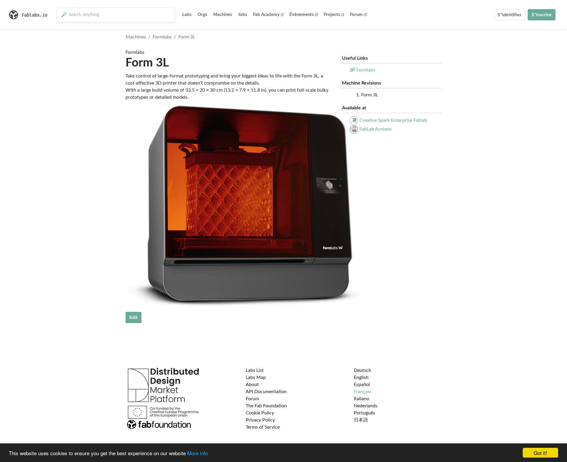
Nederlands (365, 405)
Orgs (202, 14)
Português (364, 413)
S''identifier (510, 14)
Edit (133, 317)
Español (362, 384)
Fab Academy (266, 14)
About (252, 384)
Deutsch (362, 370)
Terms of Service (263, 427)
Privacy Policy (260, 420)
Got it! (540, 452)
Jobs (242, 14)
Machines (222, 14)
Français (362, 391)
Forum (356, 14)
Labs (187, 14)
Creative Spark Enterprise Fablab (393, 120)
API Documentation (266, 391)
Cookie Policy (260, 413)
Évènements (301, 14)
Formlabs (162, 37)
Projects (332, 14)
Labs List (255, 370)
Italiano (361, 398)
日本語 (361, 420)
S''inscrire (542, 14)
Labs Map (256, 377)
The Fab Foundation (266, 405)
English (361, 377)
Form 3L (186, 37)
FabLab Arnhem (375, 129)
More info (197, 453)
